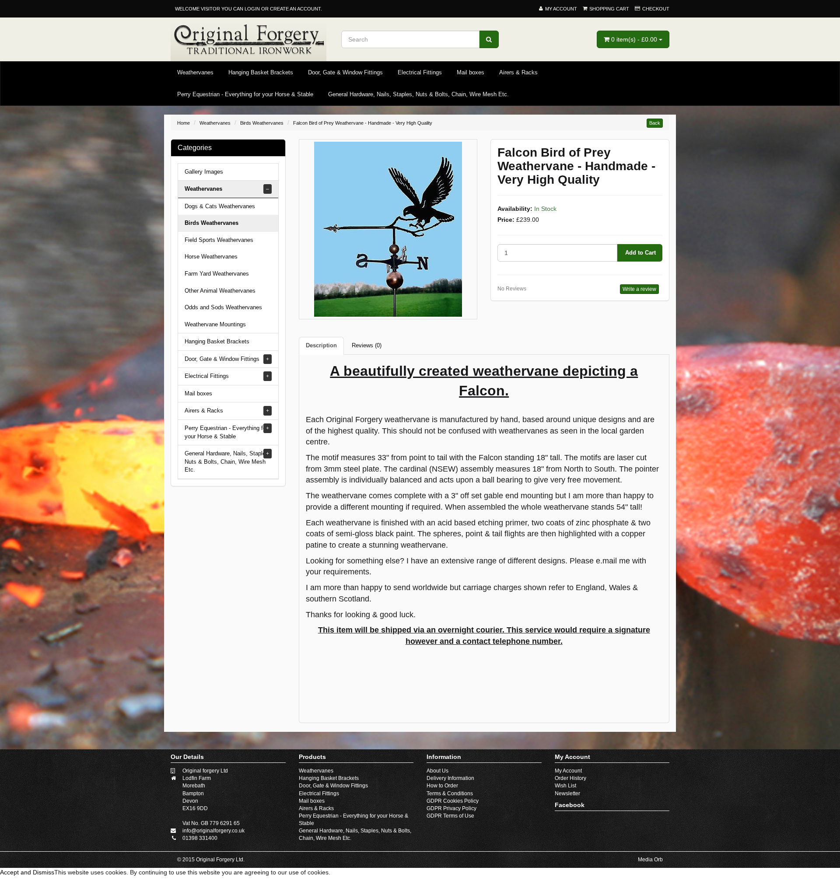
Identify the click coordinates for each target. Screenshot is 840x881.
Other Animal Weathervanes (220, 290)
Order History (570, 778)
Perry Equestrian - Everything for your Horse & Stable (245, 94)
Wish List (565, 786)
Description (321, 345)
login (252, 8)
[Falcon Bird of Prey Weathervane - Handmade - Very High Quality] (388, 228)
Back (654, 123)
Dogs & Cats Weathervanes (220, 206)
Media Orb (650, 860)
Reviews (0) (367, 345)
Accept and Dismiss (27, 872)
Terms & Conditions (450, 793)
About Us (437, 771)
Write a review (639, 289)
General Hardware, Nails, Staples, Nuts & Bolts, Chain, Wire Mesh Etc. (418, 94)
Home (183, 123)
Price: (505, 219)
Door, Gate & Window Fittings (345, 72)
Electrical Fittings (420, 72)
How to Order (442, 786)
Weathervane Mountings (215, 324)
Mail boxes (470, 72)
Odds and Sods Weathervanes (223, 307)
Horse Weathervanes (211, 256)
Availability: (514, 208)
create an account (295, 8)
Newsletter (567, 793)
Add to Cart (639, 252)
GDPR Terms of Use (450, 816)
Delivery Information (450, 778)
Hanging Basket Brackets (260, 72)
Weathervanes (195, 72)
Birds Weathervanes (262, 123)
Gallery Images (204, 171)
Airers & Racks (518, 72)
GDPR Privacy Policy (451, 808)
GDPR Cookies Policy (453, 801)
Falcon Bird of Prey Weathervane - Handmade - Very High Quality (362, 123)
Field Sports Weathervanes (219, 240)
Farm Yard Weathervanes (217, 273)
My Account (568, 771)
